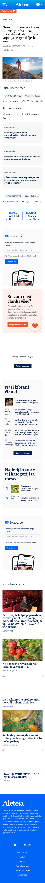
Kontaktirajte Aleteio (22, 870)
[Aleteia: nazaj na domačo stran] (22, 4)
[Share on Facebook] (23, 101)
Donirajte (22, 857)
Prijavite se (11, 261)
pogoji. (34, 256)
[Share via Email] (37, 101)
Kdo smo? (22, 861)
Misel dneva (7, 19)
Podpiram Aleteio (16, 324)
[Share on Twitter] (33, 101)
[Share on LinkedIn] (28, 101)
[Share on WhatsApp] (41, 101)
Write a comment (23, 366)
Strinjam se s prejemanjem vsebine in (22, 256)
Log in (30, 356)
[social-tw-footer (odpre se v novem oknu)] (25, 845)
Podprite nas (7, 11)
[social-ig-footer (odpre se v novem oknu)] (29, 845)
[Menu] (7, 4)
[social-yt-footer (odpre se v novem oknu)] (15, 845)
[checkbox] (5, 256)
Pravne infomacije (22, 866)
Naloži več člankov (23, 453)
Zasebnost (22, 875)
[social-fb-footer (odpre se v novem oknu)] (20, 845)
